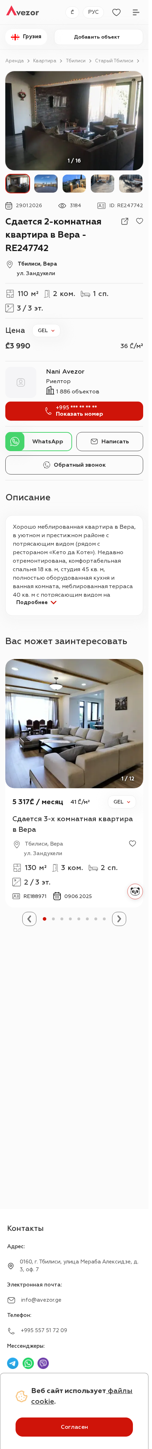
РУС (93, 12)
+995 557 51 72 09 (44, 1330)
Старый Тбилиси (114, 61)
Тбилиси (76, 61)
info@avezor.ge (41, 1300)
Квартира (44, 61)
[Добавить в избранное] (139, 221)
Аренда (14, 61)
